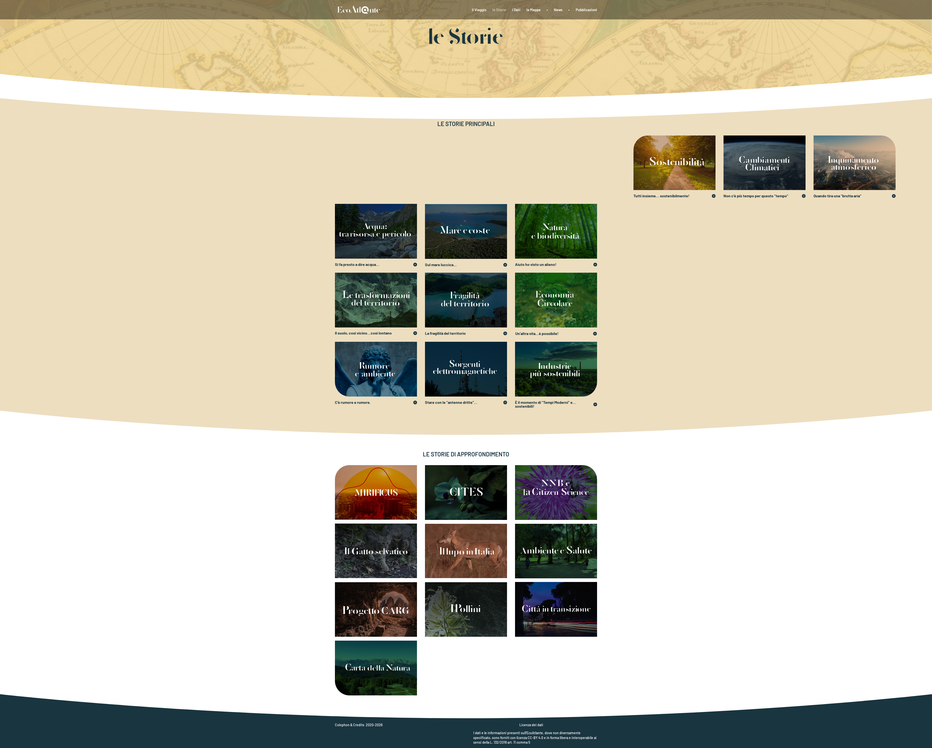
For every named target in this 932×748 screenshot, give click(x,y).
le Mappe (533, 10)
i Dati (516, 10)
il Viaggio (479, 10)
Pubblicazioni (586, 10)
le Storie (499, 10)
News (558, 10)
